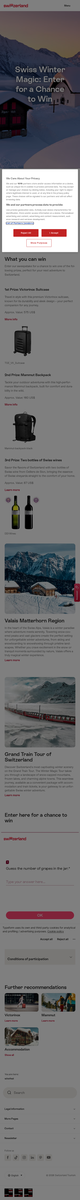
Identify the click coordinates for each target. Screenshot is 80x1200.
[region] (40, 210)
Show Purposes (39, 243)
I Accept (53, 233)
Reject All (26, 233)
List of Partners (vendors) (20, 223)
